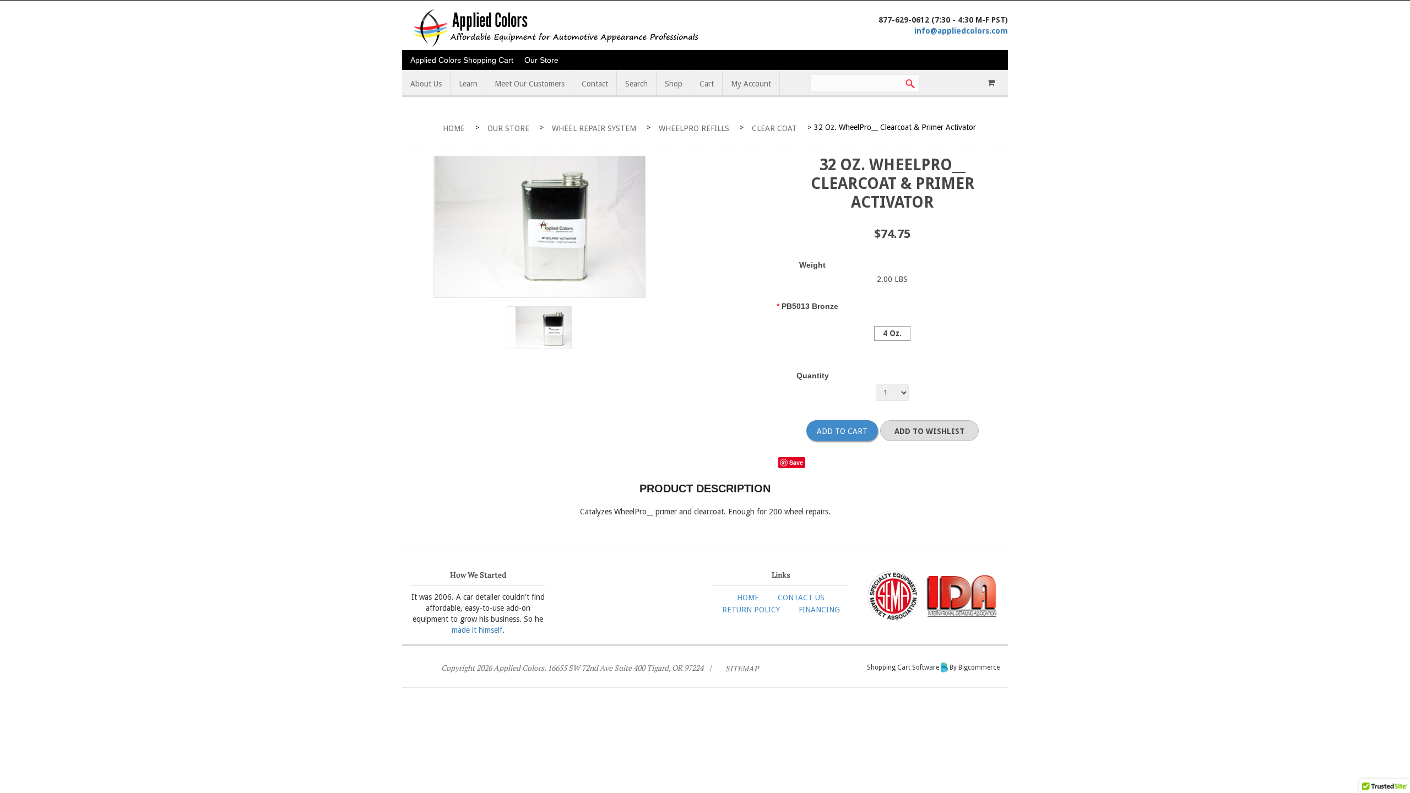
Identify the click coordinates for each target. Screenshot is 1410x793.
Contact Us (801, 597)
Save (796, 462)
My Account (751, 84)
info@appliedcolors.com (961, 30)
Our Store (541, 60)
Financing (819, 609)
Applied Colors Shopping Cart (461, 60)
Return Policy (751, 609)
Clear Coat (774, 128)
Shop (673, 84)
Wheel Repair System (594, 128)
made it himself (477, 630)
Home (454, 128)
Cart (706, 84)
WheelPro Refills (694, 128)
